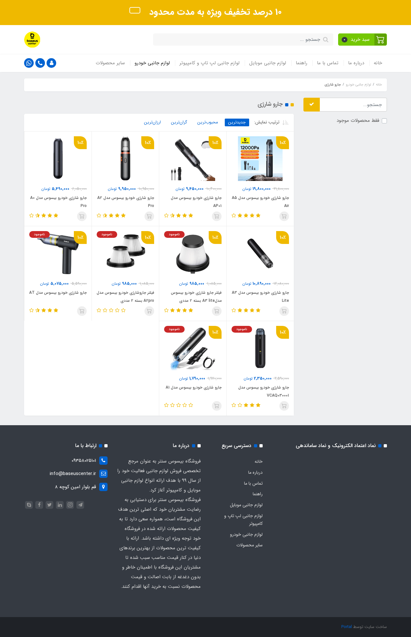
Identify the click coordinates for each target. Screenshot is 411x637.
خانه (378, 63)
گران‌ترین (179, 122)
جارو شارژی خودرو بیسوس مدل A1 (194, 387)
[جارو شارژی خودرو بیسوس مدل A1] (193, 348)
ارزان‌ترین (152, 122)
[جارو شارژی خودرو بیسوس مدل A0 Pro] (58, 158)
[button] (362, 39)
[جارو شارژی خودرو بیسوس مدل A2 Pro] (125, 158)
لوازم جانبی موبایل (267, 63)
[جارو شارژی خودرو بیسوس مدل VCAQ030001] (260, 348)
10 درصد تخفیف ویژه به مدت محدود (214, 12)
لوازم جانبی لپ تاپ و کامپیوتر (209, 63)
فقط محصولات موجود (358, 121)
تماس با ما (327, 63)
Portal (346, 627)
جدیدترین (237, 122)
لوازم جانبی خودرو (152, 63)
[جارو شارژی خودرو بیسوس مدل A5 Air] (260, 158)
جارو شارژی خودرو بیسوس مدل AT (58, 293)
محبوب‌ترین (207, 122)
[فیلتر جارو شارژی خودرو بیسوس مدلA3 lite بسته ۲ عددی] (193, 253)
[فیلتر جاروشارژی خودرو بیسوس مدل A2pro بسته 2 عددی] (125, 253)
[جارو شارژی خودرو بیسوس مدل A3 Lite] (260, 253)
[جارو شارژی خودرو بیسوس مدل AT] (58, 253)
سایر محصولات (110, 63)
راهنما (301, 63)
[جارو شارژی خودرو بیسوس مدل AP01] (193, 158)
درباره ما (356, 63)
